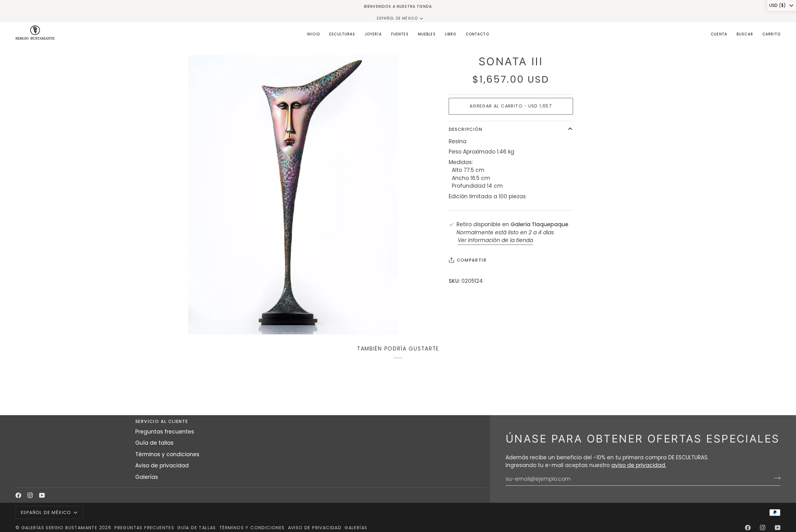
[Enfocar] (199, 322)
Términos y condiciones (167, 454)
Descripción (466, 129)
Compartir (472, 260)
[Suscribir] (775, 478)
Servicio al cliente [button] (161, 421)
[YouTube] (42, 495)
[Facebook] (18, 495)
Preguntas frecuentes (164, 431)
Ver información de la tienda (495, 240)
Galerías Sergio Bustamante (59, 528)
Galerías (146, 477)
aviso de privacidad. (638, 465)
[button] (342, 34)
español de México (397, 18)
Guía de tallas (154, 443)
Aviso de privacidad (162, 465)
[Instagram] (30, 495)
